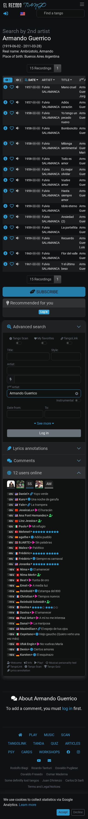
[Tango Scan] (29, 499)
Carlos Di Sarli (74, 780)
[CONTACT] (49, 760)
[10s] (17, 87)
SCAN (65, 735)
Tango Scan (20, 338)
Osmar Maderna (57, 774)
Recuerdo (67, 238)
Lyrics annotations (30, 448)
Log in (44, 433)
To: (47, 407)
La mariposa (41, 623)
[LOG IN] (5, 13)
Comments (24, 460)
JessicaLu (26, 510)
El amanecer (41, 569)
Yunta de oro (40, 580)
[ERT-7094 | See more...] (6, 113)
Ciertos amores (44, 649)
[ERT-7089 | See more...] (6, 128)
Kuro (22, 499)
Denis (24, 649)
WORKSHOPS (49, 752)
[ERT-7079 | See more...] (6, 253)
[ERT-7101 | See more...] (6, 87)
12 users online (27, 472)
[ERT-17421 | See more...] (6, 227)
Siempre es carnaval (49, 558)
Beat (23, 580)
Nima (23, 569)
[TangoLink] (32, 494)
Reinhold (26, 591)
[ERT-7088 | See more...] (6, 191)
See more (44, 423)
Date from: (14, 407)
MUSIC (49, 735)
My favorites (45, 338)
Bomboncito (69, 128)
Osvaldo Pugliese (66, 768)
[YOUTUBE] (39, 760)
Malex (23, 547)
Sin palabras (43, 542)
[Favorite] (13, 87)
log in (67, 708)
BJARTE (24, 542)
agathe (23, 537)
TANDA (38, 743)
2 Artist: (13, 387)
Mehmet (24, 531)
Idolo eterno (69, 206)
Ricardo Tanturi (41, 768)
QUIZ (54, 743)
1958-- (32, 113)
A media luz (40, 585)
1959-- (32, 169)
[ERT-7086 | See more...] (6, 143)
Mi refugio (38, 526)
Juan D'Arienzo (52, 780)
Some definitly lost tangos (22, 780)
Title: (10, 350)
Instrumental (64, 400)
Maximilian (27, 628)
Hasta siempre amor (66, 195)
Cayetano (26, 634)
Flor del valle (69, 253)
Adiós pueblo (42, 537)
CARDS (26, 752)
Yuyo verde (41, 494)
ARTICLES (72, 743)
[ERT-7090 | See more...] (6, 206)
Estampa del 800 (49, 591)
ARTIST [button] (47, 80)
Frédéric (24, 553)
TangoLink (70, 338)
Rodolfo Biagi (19, 768)
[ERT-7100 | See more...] (6, 238)
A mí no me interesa (52, 618)
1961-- (32, 264)
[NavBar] (82, 4)
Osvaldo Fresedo (32, 774)
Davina (24, 607)
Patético (38, 547)
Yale (22, 504)
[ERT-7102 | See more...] (6, 180)
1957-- (32, 87)
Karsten (25, 654)
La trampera (39, 504)
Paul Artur (27, 618)
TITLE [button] (65, 80)
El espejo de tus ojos (54, 628)
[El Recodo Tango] (20, 735)
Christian (26, 596)
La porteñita (69, 227)
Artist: (11, 364)
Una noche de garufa (45, 499)
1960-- (32, 253)
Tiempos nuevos (48, 596)
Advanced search (29, 326)
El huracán (45, 510)
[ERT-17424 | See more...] (6, 264)
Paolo (23, 526)
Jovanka (24, 564)
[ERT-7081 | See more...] (6, 217)
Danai (24, 623)
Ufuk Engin (27, 644)
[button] (22, 13)
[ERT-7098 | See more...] (6, 102)
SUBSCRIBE (46, 291)
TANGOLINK (17, 743)
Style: (54, 350)
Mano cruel (68, 87)
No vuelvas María (51, 644)
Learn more (27, 805)
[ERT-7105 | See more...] (6, 158)
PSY (11, 752)
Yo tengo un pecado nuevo (69, 117)
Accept (63, 812)
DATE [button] (32, 80)
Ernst (23, 585)
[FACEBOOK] (68, 752)
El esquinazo (45, 654)
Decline (78, 812)
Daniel (23, 494)
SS (30, 484)
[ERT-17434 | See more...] (6, 169)
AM (48, 484)
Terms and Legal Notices (44, 786)
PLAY (33, 735)
